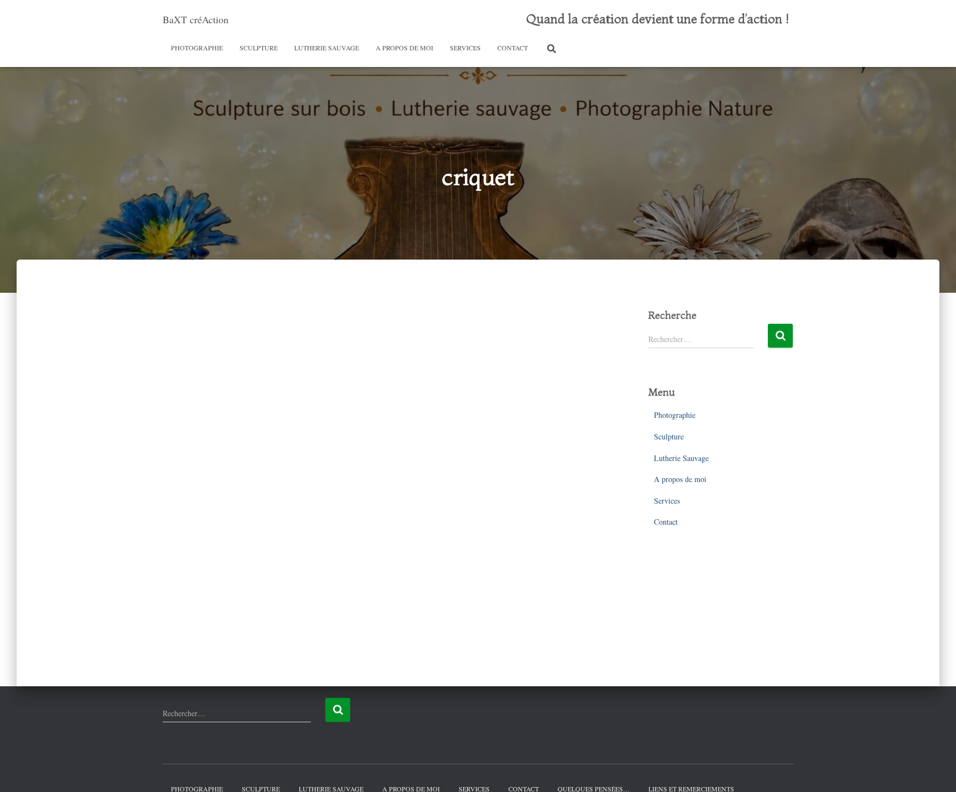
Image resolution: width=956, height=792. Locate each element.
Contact (512, 47)
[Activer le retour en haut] (934, 770)
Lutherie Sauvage (326, 47)
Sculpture (259, 47)
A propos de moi (404, 47)
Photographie (197, 47)
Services (465, 47)
